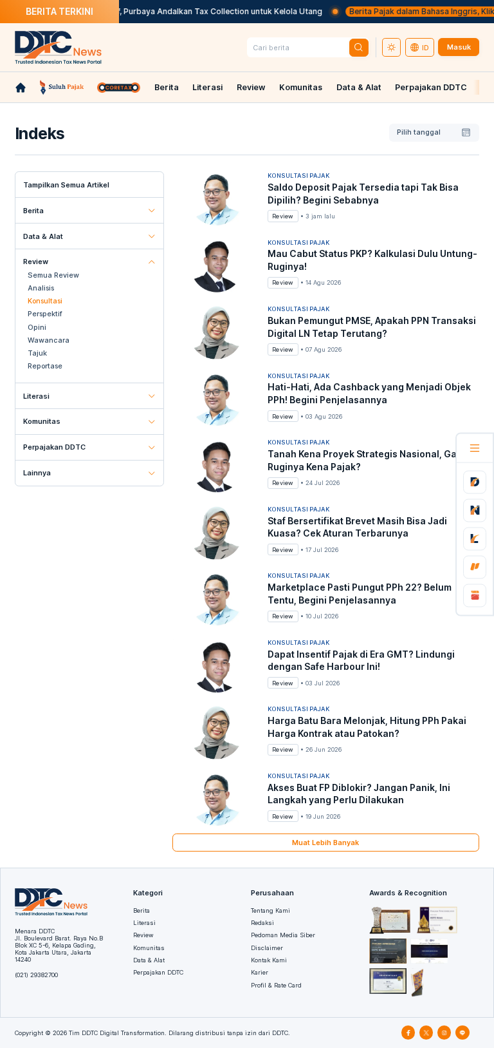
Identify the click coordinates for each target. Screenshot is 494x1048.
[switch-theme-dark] (391, 47)
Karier (259, 972)
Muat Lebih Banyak (325, 842)
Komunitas (300, 87)
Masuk (459, 47)
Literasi (207, 87)
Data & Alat (358, 87)
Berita (166, 87)
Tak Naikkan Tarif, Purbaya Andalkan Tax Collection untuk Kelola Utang (177, 11)
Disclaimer (267, 947)
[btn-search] (359, 48)
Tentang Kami (270, 910)
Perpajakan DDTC (431, 87)
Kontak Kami (269, 960)
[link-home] (20, 87)
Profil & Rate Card (276, 985)
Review (251, 87)
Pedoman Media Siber (283, 934)
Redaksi (262, 922)
